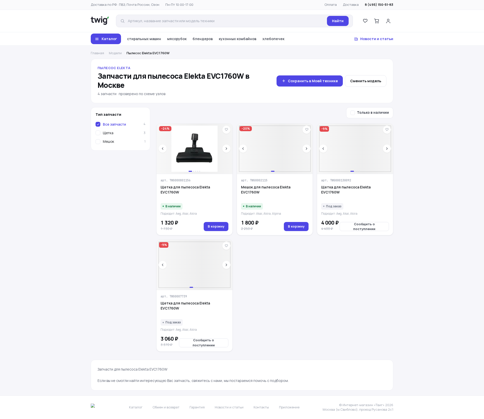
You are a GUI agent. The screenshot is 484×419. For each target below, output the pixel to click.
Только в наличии (373, 112)
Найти (338, 20)
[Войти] (388, 21)
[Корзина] (377, 21)
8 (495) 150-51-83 (379, 4)
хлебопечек (273, 38)
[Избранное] (365, 21)
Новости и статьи (376, 38)
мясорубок (177, 38)
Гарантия (197, 407)
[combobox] (226, 21)
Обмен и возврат (166, 407)
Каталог (109, 38)
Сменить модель (365, 80)
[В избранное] (226, 130)
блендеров (203, 38)
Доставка (351, 4)
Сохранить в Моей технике (313, 80)
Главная (97, 53)
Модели (115, 53)
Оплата (330, 4)
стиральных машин (144, 38)
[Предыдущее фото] (163, 149)
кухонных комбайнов (237, 38)
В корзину (216, 226)
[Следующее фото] (226, 149)
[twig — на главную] (100, 20)
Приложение (289, 407)
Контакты (261, 407)
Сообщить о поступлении (364, 226)
